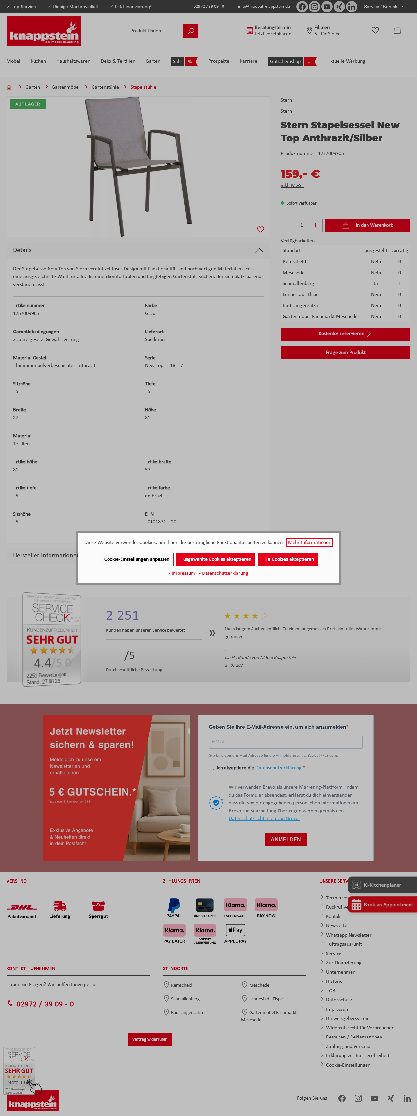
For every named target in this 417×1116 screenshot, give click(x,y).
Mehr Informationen (309, 542)
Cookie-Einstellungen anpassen (136, 559)
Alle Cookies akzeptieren (288, 559)
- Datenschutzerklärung (223, 573)
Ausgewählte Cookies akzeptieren (215, 559)
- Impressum (182, 573)
